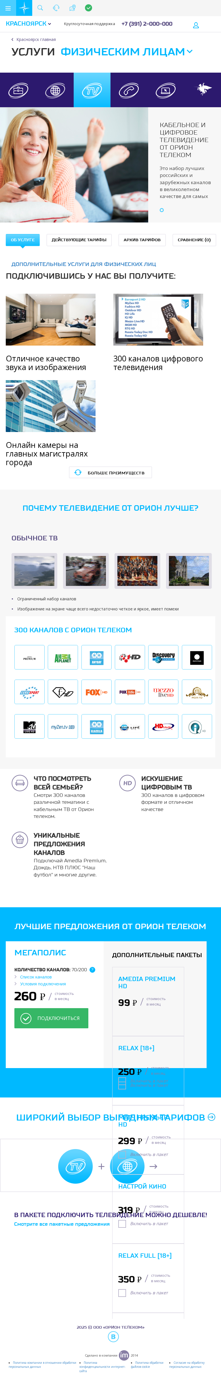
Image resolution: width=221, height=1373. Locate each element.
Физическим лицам (123, 52)
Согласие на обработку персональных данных (187, 1365)
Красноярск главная (36, 39)
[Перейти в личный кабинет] (196, 24)
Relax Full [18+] (145, 1256)
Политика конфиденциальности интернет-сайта (102, 1367)
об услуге (23, 240)
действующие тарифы (79, 240)
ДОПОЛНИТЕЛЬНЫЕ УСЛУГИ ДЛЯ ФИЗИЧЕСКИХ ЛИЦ (84, 264)
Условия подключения (43, 984)
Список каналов (36, 977)
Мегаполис (40, 953)
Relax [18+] (136, 1048)
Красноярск (26, 24)
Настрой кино (142, 1187)
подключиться (58, 1018)
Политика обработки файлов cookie (147, 1365)
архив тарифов (142, 240)
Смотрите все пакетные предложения (62, 1224)
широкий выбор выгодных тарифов (110, 1118)
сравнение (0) (194, 240)
